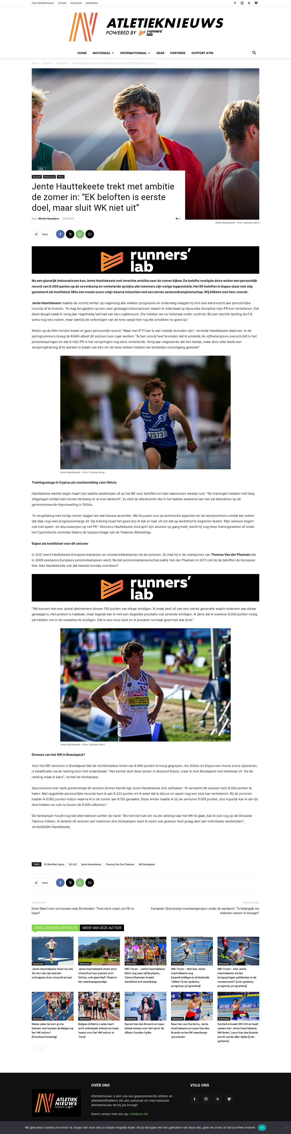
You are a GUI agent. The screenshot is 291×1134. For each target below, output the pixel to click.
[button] (254, 53)
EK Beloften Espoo (54, 864)
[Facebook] (235, 3)
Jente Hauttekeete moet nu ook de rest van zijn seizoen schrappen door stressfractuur (52, 973)
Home (82, 53)
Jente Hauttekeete (91, 864)
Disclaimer (76, 2)
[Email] (89, 234)
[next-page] (41, 1049)
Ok (262, 1127)
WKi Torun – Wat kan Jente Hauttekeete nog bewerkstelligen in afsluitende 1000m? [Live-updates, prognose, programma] (190, 977)
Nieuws (47, 63)
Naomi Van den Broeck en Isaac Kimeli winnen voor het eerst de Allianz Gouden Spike (144, 1028)
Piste (60, 176)
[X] (249, 3)
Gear (160, 53)
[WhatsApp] (80, 234)
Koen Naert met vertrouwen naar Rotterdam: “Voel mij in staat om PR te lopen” (83, 911)
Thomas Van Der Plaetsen (120, 864)
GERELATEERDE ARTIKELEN (55, 928)
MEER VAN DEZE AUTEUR (101, 928)
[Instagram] (242, 3)
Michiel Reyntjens (48, 218)
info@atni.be (139, 1114)
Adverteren (92, 2)
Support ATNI (202, 53)
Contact (62, 2)
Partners (178, 53)
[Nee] (286, 1127)
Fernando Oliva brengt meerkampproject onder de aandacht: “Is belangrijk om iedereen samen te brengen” (205, 911)
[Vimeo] (256, 3)
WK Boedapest (147, 864)
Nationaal (61, 63)
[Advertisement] (145, 844)
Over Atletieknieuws (43, 2)
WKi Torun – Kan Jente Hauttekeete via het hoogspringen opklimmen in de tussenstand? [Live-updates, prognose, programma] (237, 977)
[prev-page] (34, 1049)
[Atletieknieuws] (145, 27)
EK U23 (73, 864)
